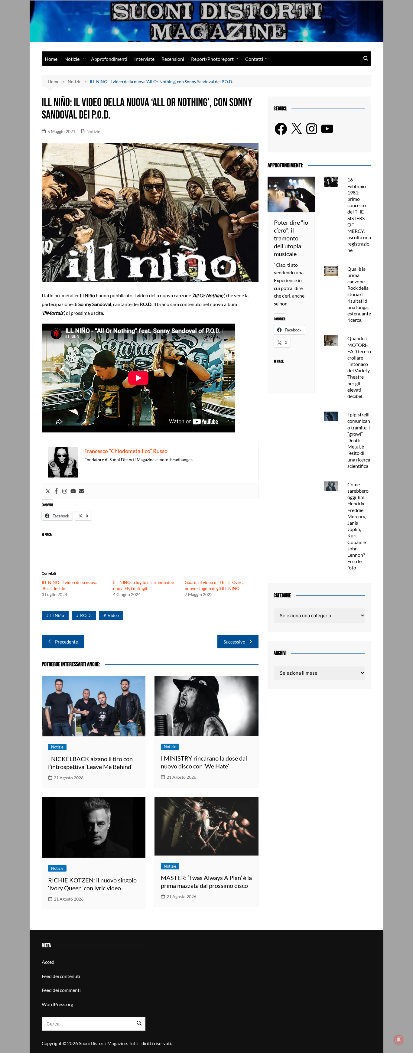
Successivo (234, 641)
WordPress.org (57, 1004)
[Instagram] (64, 491)
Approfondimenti (109, 59)
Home (51, 59)
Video (113, 615)
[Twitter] (47, 491)
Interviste (144, 59)
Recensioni (172, 59)
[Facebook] (56, 491)
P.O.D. (86, 615)
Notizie (72, 59)
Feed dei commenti (61, 990)
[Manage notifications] (399, 1040)
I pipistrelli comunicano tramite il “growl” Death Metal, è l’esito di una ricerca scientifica (358, 440)
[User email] (81, 491)
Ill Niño (57, 615)
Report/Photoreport (212, 59)
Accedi (49, 962)
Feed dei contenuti (61, 976)
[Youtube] (73, 491)
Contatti (254, 59)
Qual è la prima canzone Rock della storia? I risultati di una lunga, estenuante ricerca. (359, 294)
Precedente (66, 641)
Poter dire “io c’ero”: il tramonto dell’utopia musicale (291, 238)
